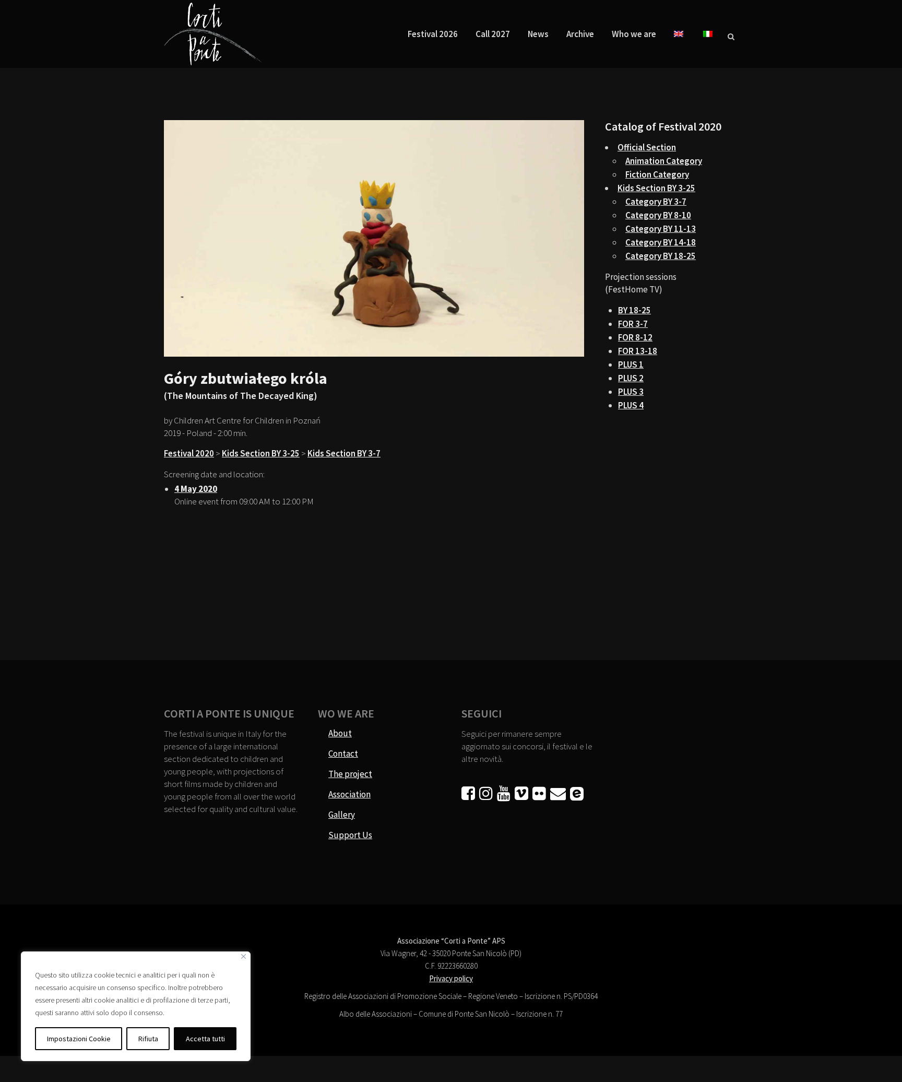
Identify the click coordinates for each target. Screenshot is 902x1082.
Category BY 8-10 (658, 215)
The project (350, 774)
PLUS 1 (631, 364)
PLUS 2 (631, 378)
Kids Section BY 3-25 (261, 453)
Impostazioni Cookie (79, 1038)
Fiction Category (657, 174)
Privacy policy (451, 978)
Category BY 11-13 (660, 228)
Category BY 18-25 (660, 256)
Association (349, 794)
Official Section (647, 147)
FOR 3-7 (633, 324)
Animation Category (663, 161)
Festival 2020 (189, 453)
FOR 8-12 (635, 337)
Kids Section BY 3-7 (344, 453)
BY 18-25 (634, 310)
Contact (343, 753)
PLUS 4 (631, 405)
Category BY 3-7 (655, 201)
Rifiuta (148, 1038)
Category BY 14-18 (660, 242)
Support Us (350, 835)
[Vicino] (243, 956)
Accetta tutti (205, 1038)
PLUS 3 (631, 391)
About (340, 733)
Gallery (341, 814)
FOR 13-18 (637, 351)
